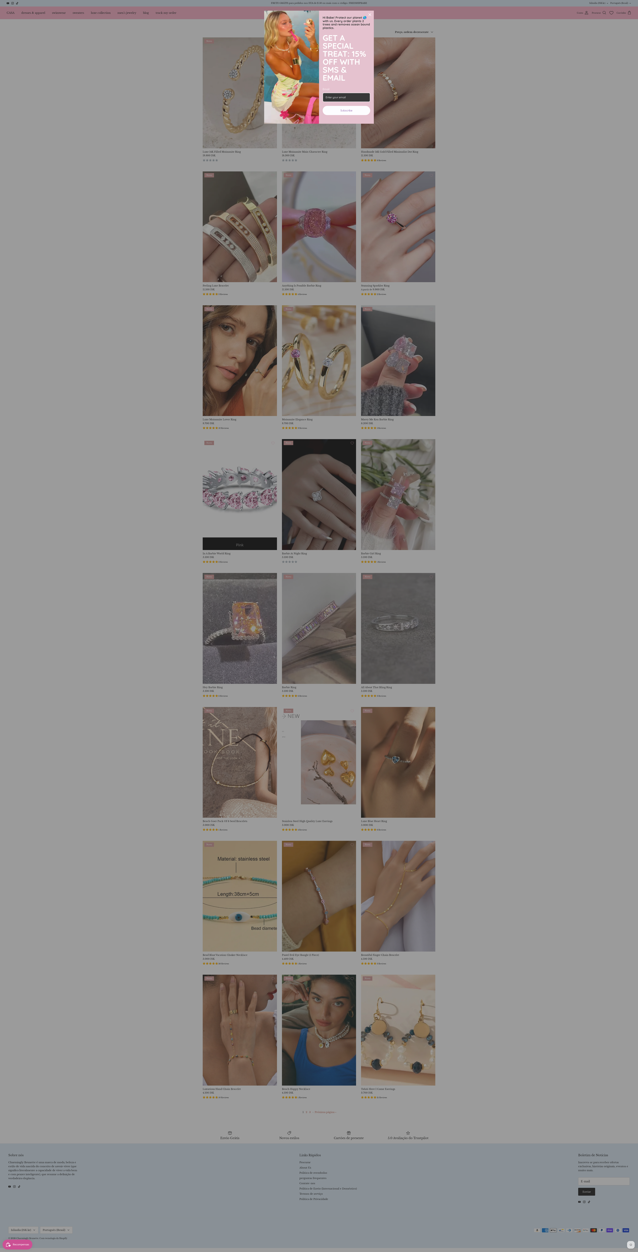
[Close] (370, 15)
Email (326, 89)
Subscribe (346, 110)
